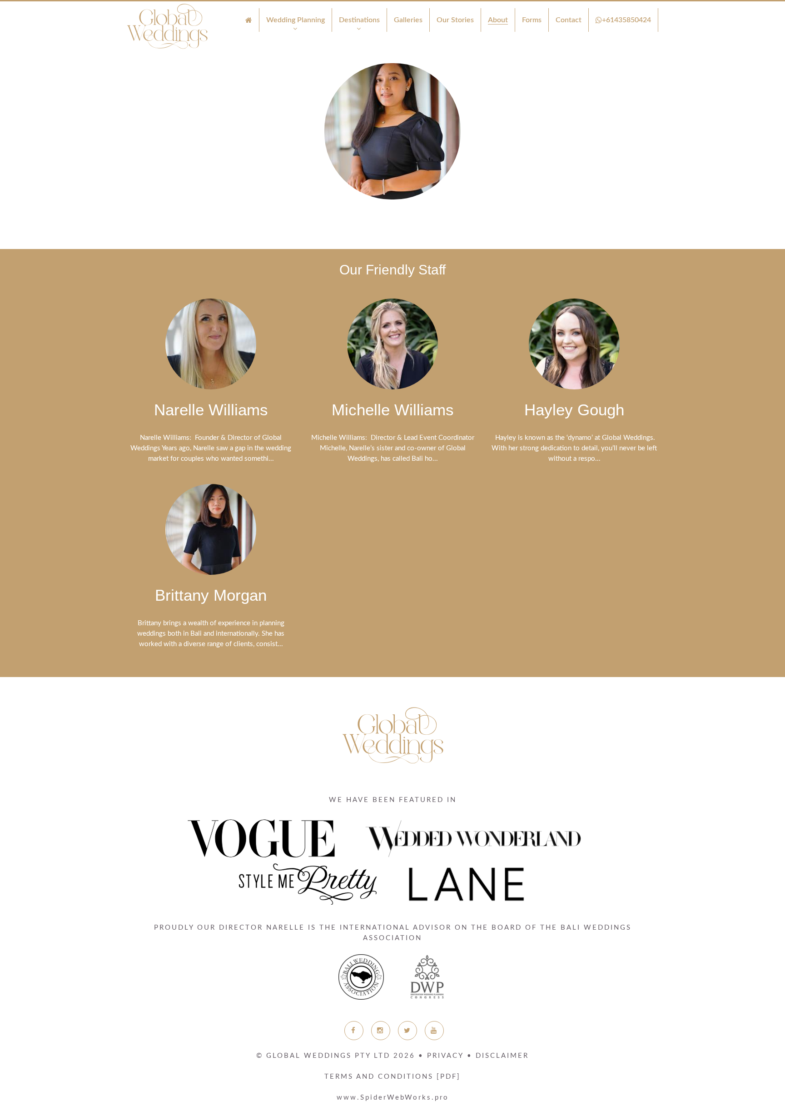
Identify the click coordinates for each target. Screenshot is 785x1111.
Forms (532, 20)
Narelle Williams (211, 409)
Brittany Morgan (211, 595)
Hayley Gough (574, 409)
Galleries (408, 20)
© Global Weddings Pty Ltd (335, 1055)
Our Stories (455, 20)
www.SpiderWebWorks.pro (393, 1097)
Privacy (445, 1055)
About (498, 20)
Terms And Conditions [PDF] (392, 1076)
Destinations (359, 20)
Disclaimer (502, 1055)
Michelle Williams (393, 409)
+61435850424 (626, 20)
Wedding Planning (295, 20)
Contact (568, 20)
